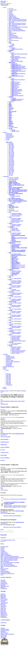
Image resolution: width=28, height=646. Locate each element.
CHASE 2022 (4, 582)
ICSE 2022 (3, 390)
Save (2, 429)
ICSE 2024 (8, 377)
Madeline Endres (13, 401)
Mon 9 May (11, 144)
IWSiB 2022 (3, 603)
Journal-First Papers (13, 25)
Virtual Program (9, 137)
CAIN (12, 44)
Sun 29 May (11, 169)
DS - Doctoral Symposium (14, 28)
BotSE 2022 (3, 595)
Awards (10, 12)
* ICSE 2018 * (9, 384)
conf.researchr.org (7, 540)
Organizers (13, 289)
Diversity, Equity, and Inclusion (13, 361)
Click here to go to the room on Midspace (12, 515)
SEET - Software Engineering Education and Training (12, 557)
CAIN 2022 (3, 581)
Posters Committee (15, 222)
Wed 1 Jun (11, 172)
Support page (3, 541)
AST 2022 (3, 580)
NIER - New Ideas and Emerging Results (18, 19)
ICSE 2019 (8, 383)
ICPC (12, 52)
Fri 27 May (11, 166)
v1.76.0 (13, 540)
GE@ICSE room (20, 433)
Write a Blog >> (4, 1)
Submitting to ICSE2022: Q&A (15, 38)
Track (2, 402)
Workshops (11, 34)
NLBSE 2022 (4, 606)
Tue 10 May (11, 145)
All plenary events (13, 9)
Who (2, 399)
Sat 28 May (11, 167)
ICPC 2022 (3, 584)
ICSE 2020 (8, 382)
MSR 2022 (3, 587)
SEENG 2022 (4, 613)
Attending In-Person (10, 358)
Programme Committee (16, 282)
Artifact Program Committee (17, 351)
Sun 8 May (11, 143)
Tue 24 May (11, 162)
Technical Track (12, 15)
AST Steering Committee (16, 214)
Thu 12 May (11, 148)
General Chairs (14, 228)
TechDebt (13, 98)
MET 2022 (3, 605)
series (7, 390)
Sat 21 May (11, 159)
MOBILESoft (14, 63)
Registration (8, 359)
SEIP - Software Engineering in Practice (17, 23)
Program (5, 132)
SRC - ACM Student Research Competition (18, 26)
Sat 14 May (11, 150)
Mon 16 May (11, 153)
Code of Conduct (9, 360)
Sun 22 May (11, 160)
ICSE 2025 (8, 376)
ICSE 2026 (8, 375)
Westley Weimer (21, 401)
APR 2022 (3, 594)
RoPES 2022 (3, 608)
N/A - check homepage (16, 278)
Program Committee (15, 196)
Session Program (4, 490)
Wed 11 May (11, 147)
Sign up (5, 388)
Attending (5, 354)
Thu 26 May (11, 165)
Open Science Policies (13, 36)
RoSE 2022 (3, 609)
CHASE (13, 47)
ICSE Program (9, 133)
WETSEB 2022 (4, 617)
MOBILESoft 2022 (5, 586)
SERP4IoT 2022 (4, 614)
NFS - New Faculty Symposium (16, 29)
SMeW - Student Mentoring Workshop (17, 30)
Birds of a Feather (12, 33)
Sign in (4, 387)
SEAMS (13, 129)
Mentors (13, 203)
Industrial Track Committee (17, 220)
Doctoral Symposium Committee (18, 350)
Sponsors (11, 13)
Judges (12, 197)
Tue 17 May (11, 154)
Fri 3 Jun (11, 175)
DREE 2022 (3, 596)
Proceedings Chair (15, 338)
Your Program (9, 134)
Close (2, 430)
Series (7, 370)
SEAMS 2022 (4, 622)
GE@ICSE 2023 (4, 404)
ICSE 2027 (8, 373)
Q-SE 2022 (3, 607)
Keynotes (11, 11)
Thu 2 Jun (11, 173)
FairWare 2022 (4, 600)
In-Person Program (10, 136)
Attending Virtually (10, 356)
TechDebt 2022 (4, 588)
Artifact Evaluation (13, 17)
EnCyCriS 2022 (4, 598)
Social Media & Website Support (18, 340)
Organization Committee (16, 293)
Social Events (9, 364)
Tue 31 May (11, 171)
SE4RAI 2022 (4, 612)
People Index (11, 209)
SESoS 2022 (3, 616)
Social (10, 39)
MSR (12, 78)
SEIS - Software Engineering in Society (17, 24)
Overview (8, 355)
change (21, 495)
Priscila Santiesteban (5, 401)
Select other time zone (14, 414)
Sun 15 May (11, 151)
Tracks (4, 7)
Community (11, 14)
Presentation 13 (4, 434)
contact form (3, 537)
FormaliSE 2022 (4, 583)
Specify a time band (17, 428)
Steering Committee (15, 234)
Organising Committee (16, 305)
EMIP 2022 (3, 597)
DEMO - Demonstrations (14, 18)
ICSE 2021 (8, 381)
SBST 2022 (3, 611)
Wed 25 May (11, 164)
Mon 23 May (11, 161)
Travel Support (9, 362)
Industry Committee (15, 349)
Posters (10, 31)
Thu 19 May (11, 156)
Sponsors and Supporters (8, 366)
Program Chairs (14, 229)
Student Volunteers (13, 35)
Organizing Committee (13, 178)
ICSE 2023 (8, 378)
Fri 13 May (11, 149)
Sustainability (9, 365)
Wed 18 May (11, 155)
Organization (6, 176)
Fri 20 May (11, 158)
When (2, 432)
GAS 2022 (3, 601)
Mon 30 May (11, 170)
